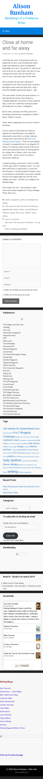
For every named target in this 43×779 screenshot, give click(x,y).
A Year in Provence (11, 644)
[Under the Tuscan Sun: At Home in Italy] (38, 659)
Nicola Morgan (32, 450)
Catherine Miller (34, 437)
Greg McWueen (31, 209)
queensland (25, 456)
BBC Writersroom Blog (9, 695)
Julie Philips (4, 708)
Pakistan (5, 213)
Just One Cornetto (11, 604)
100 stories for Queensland (18, 428)
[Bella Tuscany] (38, 641)
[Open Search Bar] (39, 31)
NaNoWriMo (22, 450)
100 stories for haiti (12, 206)
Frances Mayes (9, 637)
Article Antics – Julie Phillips (11, 692)
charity (7, 200)
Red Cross (20, 213)
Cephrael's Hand (11, 440)
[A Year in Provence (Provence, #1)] (38, 650)
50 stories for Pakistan (29, 206)
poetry (23, 200)
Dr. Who (10, 443)
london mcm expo (9, 447)
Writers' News (30, 213)
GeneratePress (21, 772)
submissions (30, 465)
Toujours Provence (11, 626)
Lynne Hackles (6, 715)
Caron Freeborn (25, 437)
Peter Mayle (8, 628)
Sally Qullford (5, 718)
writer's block (31, 467)
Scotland (34, 461)
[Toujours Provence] (38, 632)
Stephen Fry (22, 465)
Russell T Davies (34, 456)
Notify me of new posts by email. (17, 295)
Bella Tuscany (9, 635)
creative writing (31, 440)
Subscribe (10, 536)
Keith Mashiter (9, 606)
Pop (15, 456)
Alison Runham (21, 9)
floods (21, 209)
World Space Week (10, 493)
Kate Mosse (33, 443)
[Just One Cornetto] (38, 609)
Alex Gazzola (5, 688)
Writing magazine (24, 472)
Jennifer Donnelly (6, 705)
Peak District (21, 453)
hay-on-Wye (17, 443)
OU (14, 453)
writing (4, 203)
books (17, 437)
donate (16, 209)
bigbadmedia (7, 209)
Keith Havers (5, 711)
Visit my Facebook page (11, 755)
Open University (7, 453)
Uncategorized (32, 200)
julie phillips (24, 443)
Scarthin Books (26, 461)
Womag (3, 725)
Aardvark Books (7, 433)
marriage (26, 446)
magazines (15, 200)
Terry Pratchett (14, 468)
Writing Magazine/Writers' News (12, 728)
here (4, 144)
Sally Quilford (12, 460)
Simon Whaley (10, 464)
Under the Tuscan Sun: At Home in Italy (19, 653)
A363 (37, 429)
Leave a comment (12, 219)
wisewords (24, 467)
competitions (23, 440)
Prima (19, 456)
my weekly (14, 450)
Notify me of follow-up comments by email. (21, 290)
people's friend (31, 453)
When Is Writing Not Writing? (16, 229)
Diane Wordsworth (7, 701)
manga (20, 446)
